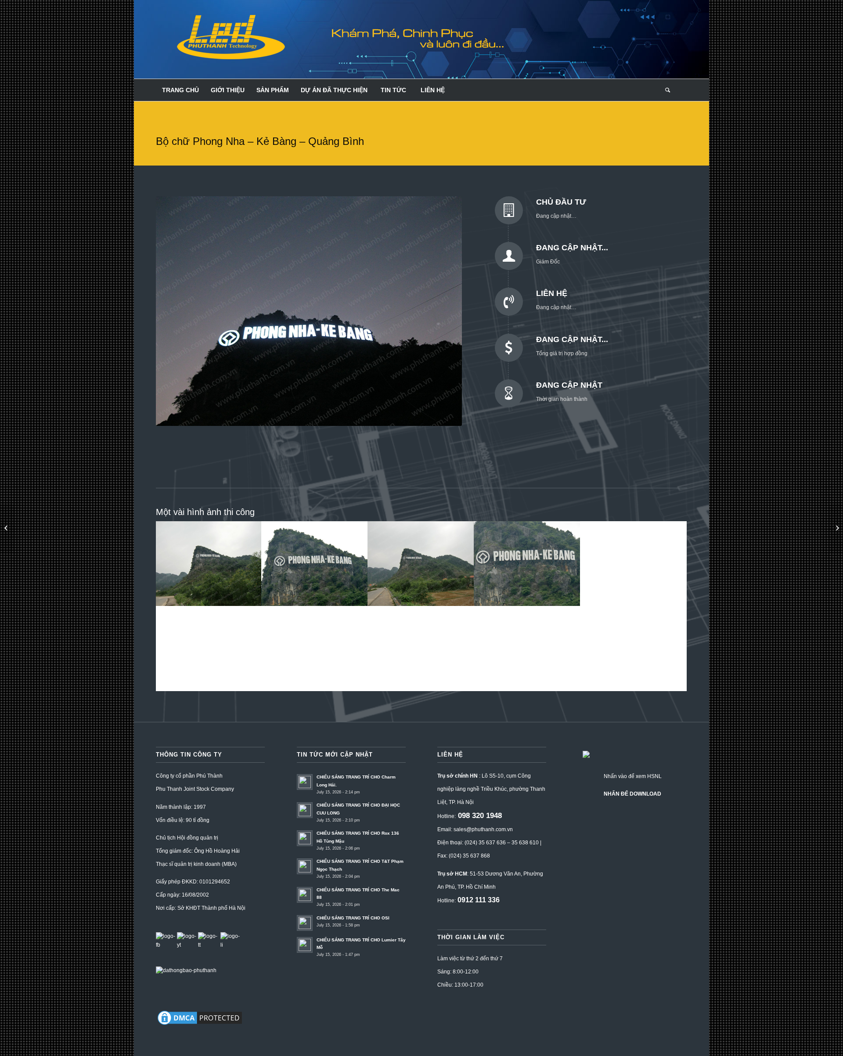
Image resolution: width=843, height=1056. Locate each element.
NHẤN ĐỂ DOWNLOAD (632, 794)
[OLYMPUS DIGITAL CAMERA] (315, 648)
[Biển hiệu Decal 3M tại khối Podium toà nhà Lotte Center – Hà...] (836, 528)
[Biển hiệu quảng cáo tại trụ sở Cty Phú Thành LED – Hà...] (7, 528)
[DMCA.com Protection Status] (200, 1025)
